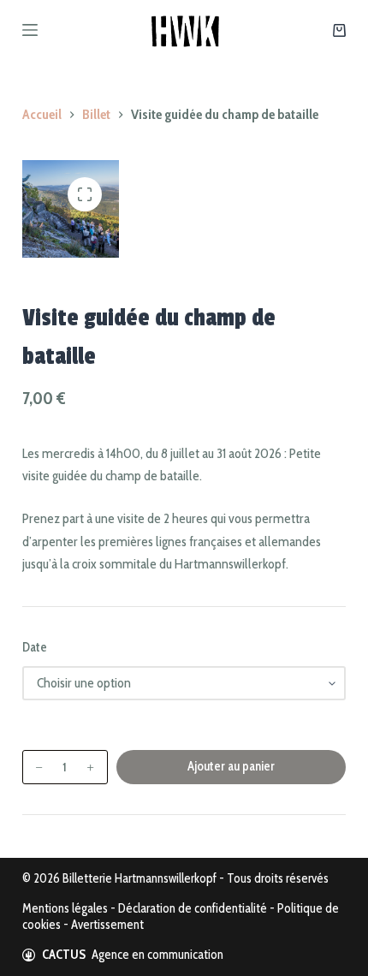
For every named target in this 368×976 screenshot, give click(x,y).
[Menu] (30, 30)
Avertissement (107, 924)
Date (34, 647)
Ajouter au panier (231, 766)
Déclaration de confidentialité (192, 908)
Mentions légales (65, 908)
